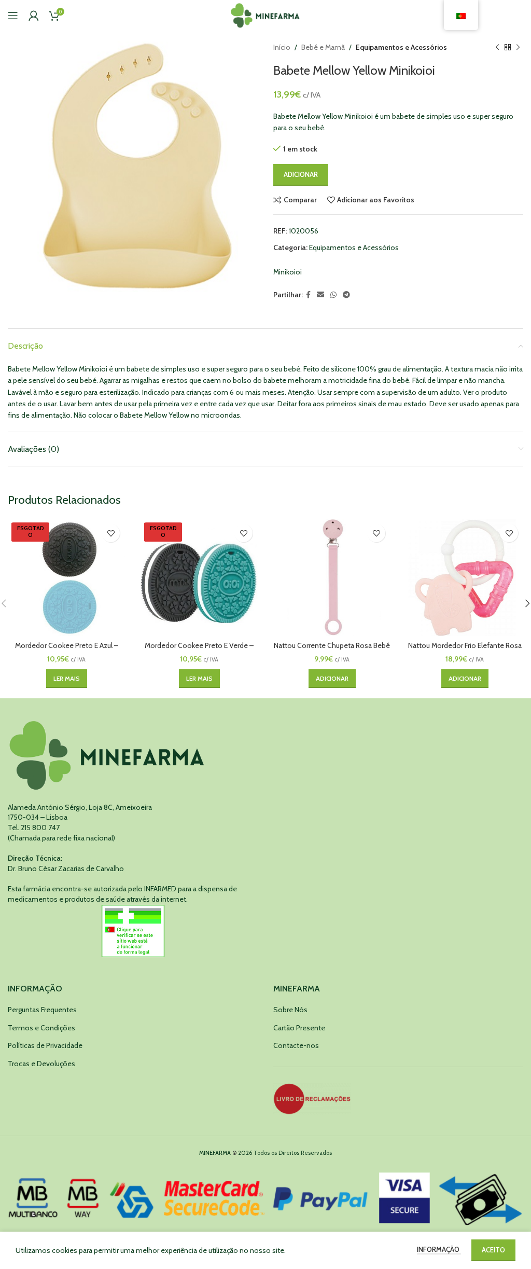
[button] (332, 678)
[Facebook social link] (308, 295)
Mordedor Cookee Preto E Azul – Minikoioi (66, 650)
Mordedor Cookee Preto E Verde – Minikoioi (199, 650)
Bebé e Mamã (323, 47)
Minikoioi (287, 272)
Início (281, 47)
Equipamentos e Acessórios (401, 47)
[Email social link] (320, 295)
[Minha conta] (33, 15)
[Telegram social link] (346, 295)
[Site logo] (265, 14)
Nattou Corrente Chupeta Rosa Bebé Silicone (332, 650)
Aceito (493, 1250)
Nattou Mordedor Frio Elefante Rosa (465, 645)
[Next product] (518, 47)
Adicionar (301, 174)
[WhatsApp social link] (333, 295)
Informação (439, 1249)
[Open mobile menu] (13, 15)
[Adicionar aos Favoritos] (111, 533)
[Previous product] (497, 47)
